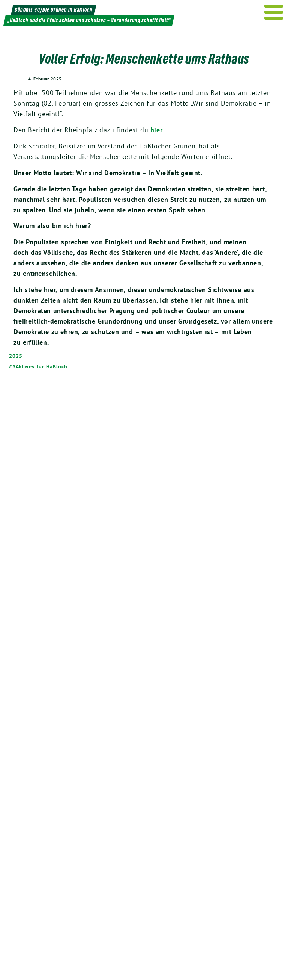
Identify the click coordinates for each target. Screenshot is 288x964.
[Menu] (274, 12)
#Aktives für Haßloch (40, 366)
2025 (15, 356)
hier (156, 130)
